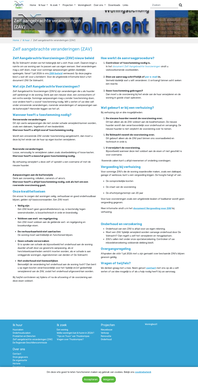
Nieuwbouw (106, 329)
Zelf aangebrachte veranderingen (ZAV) (32, 339)
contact (151, 268)
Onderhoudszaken (22, 333)
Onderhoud (106, 339)
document (118, 66)
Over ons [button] (99, 5)
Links (125, 5)
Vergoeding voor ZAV (158, 208)
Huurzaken (18, 329)
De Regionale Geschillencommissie (30, 342)
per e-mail (151, 76)
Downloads (114, 5)
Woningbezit (84, 5)
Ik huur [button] (42, 5)
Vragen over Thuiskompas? (70, 339)
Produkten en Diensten (24, 336)
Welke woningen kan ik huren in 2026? (75, 333)
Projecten (108, 325)
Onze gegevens (20, 357)
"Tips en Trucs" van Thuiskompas (73, 336)
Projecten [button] (68, 5)
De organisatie (20, 360)
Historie (16, 363)
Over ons (19, 349)
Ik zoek (62, 325)
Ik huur (26, 40)
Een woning (62, 329)
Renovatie (106, 336)
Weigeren (108, 379)
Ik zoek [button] (54, 5)
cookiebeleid (143, 372)
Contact (17, 354)
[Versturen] (180, 5)
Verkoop (105, 333)
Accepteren (91, 379)
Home (33, 5)
